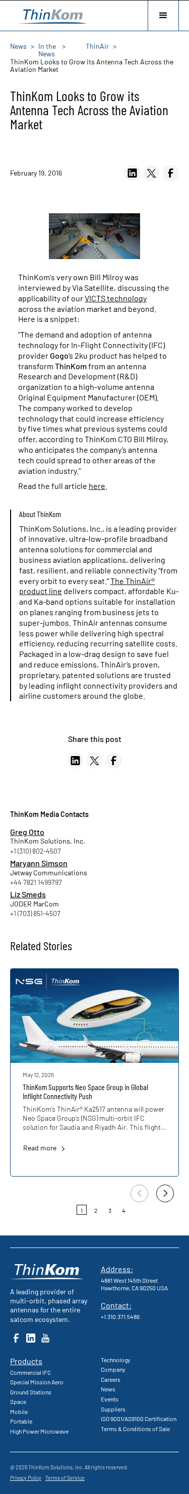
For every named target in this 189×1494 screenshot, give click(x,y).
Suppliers (113, 1409)
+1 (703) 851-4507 (35, 913)
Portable (21, 1421)
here (97, 485)
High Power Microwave (39, 1431)
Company (113, 1369)
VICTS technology (116, 298)
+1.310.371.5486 (120, 1316)
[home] (50, 15)
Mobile (19, 1411)
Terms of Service (65, 1478)
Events (109, 1398)
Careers (110, 1379)
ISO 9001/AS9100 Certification (138, 1418)
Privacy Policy (25, 1478)
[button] (163, 16)
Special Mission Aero (37, 1381)
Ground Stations (30, 1391)
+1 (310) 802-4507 (35, 851)
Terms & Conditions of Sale (135, 1428)
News (108, 1388)
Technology (116, 1359)
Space (18, 1401)
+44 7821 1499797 (36, 882)
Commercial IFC (30, 1372)
